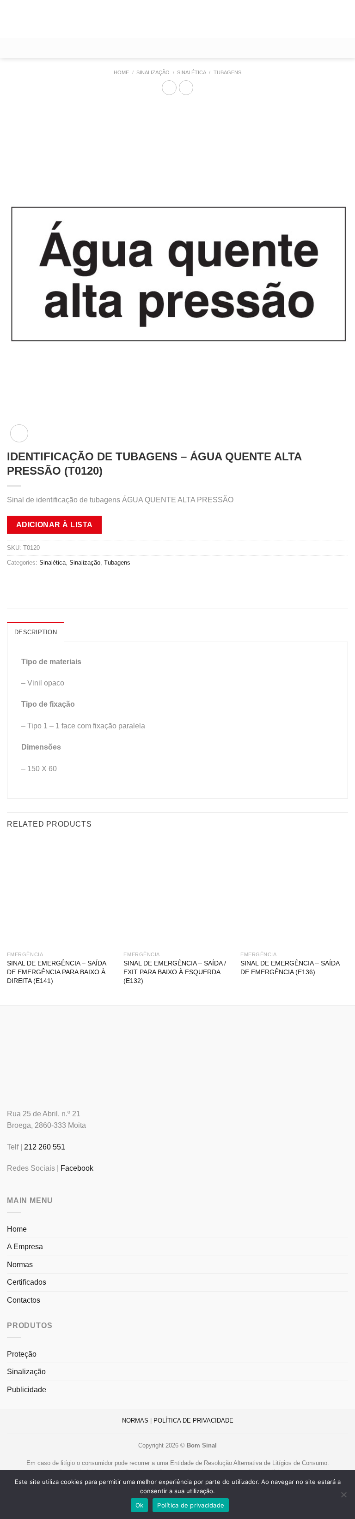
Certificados (26, 1282)
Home (121, 72)
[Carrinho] (177, 48)
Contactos (23, 1300)
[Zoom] (19, 433)
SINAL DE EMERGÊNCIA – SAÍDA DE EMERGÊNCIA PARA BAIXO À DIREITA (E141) (56, 971)
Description (35, 632)
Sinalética (191, 72)
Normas (20, 1265)
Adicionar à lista (54, 525)
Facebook (77, 1168)
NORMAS (135, 1420)
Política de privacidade (190, 1505)
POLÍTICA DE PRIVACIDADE (193, 1420)
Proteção (22, 1354)
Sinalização (153, 72)
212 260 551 (44, 1147)
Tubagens (227, 72)
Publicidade (26, 1390)
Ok (139, 1505)
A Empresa (25, 1247)
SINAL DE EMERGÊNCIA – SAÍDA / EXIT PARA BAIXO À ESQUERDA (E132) (174, 971)
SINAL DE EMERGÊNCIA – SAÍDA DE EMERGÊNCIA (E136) (289, 967)
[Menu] (12, 18)
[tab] (35, 632)
